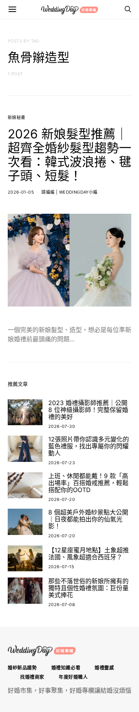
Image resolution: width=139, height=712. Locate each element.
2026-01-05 (21, 192)
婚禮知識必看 (66, 668)
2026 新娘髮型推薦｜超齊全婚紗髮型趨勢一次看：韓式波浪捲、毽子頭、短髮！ (69, 154)
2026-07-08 (61, 604)
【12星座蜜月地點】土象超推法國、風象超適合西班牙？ (88, 553)
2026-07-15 (61, 566)
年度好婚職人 (73, 677)
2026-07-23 (61, 462)
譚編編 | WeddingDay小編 (69, 192)
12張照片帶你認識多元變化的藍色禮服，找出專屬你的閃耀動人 (88, 446)
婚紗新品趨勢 (22, 668)
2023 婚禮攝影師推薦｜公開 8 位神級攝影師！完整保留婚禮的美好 (88, 410)
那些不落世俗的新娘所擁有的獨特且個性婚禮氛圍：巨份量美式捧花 (88, 588)
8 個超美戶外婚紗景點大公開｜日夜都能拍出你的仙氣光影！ (88, 519)
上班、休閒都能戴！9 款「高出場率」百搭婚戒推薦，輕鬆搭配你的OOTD (88, 483)
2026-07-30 (61, 426)
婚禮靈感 (104, 668)
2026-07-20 (61, 499)
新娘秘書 (16, 117)
